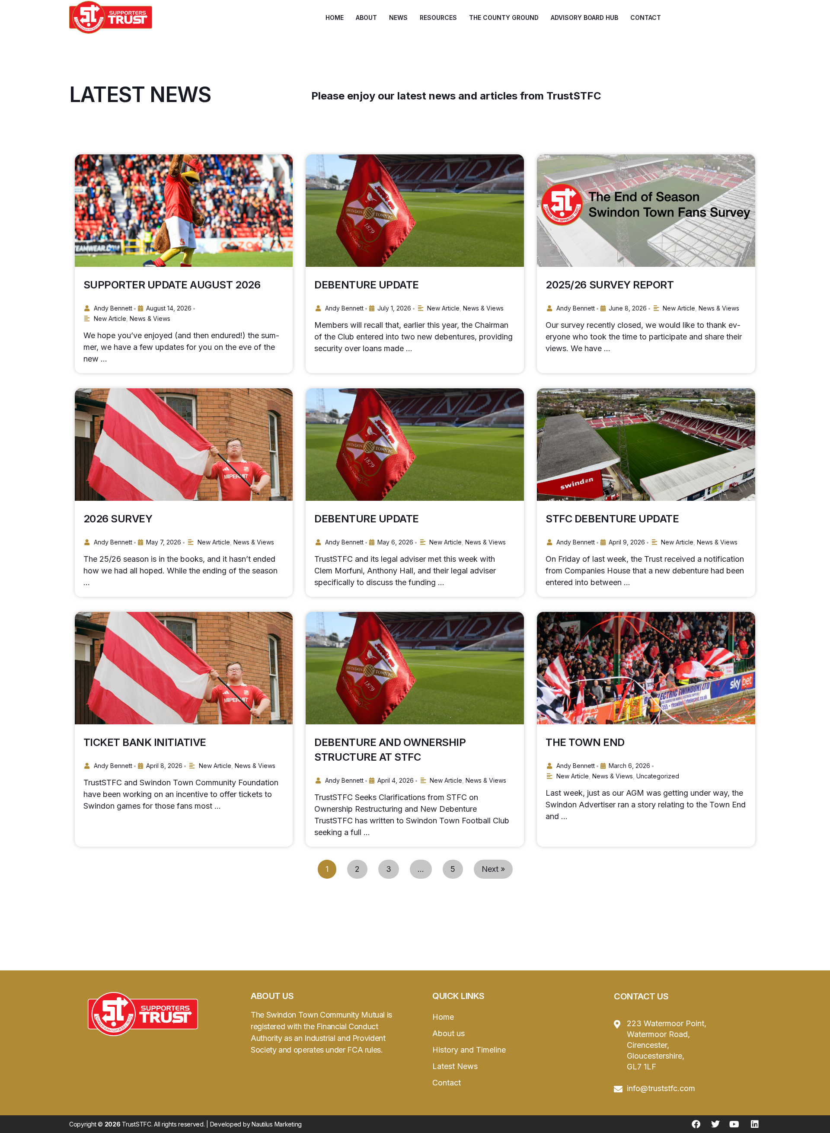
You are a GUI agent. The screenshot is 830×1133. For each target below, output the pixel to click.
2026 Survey (118, 518)
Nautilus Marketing (277, 1124)
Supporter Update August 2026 (172, 284)
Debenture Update (366, 284)
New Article (110, 318)
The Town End (585, 742)
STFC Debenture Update (612, 518)
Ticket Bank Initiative (144, 742)
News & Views (150, 318)
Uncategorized (657, 776)
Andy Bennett (113, 308)
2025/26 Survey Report (610, 284)
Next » (493, 869)
